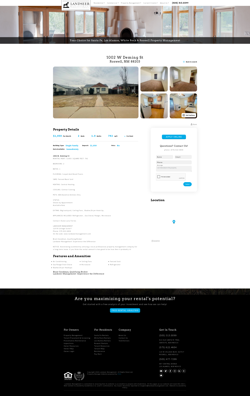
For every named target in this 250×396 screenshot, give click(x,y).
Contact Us (123, 338)
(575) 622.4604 (168, 347)
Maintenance (99, 351)
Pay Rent (98, 354)
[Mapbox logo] (155, 241)
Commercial (112, 3)
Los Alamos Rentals (102, 341)
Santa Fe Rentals (101, 335)
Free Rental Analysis (125, 310)
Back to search (191, 62)
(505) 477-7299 (168, 359)
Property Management (130, 3)
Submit (187, 184)
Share (194, 124)
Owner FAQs (69, 349)
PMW (119, 374)
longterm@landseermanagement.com (154, 386)
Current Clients (149, 3)
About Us (163, 3)
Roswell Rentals (101, 343)
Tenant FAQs (99, 349)
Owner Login (69, 351)
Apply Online (174, 137)
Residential (98, 3)
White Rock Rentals (102, 338)
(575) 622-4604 (177, 150)
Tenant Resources (101, 346)
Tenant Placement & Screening (77, 338)
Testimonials (124, 341)
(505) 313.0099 (180, 3)
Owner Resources (71, 346)
